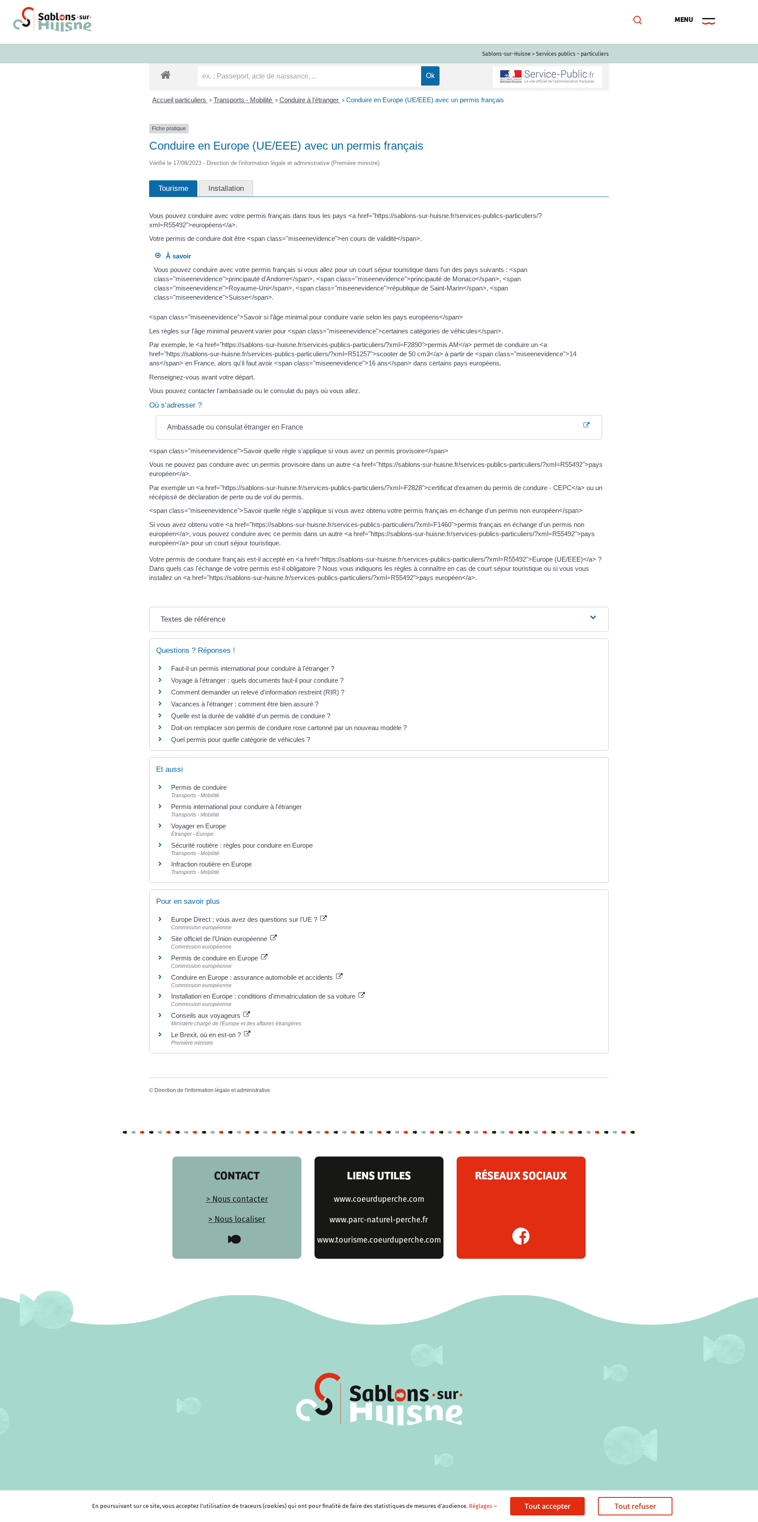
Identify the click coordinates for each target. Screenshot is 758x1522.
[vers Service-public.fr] (547, 77)
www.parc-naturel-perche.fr (378, 1220)
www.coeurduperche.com (379, 1199)
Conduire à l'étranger (309, 100)
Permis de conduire (199, 787)
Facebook (520, 1236)
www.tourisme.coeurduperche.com (379, 1240)
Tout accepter (548, 1506)
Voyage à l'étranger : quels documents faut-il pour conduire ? (257, 680)
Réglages (481, 1506)
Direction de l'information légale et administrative (212, 1090)
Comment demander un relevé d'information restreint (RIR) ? (257, 692)
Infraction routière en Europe (211, 864)
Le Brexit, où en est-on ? (207, 1035)
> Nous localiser (236, 1219)
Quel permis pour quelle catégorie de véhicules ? (240, 739)
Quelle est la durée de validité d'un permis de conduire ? (250, 716)
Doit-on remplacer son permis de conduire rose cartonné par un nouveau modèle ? (289, 727)
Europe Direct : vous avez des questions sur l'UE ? (245, 919)
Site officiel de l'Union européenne (220, 938)
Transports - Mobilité (244, 100)
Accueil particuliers (180, 100)
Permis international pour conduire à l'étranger (236, 806)
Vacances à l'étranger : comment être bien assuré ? (244, 704)
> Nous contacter (237, 1199)
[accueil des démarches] (165, 74)
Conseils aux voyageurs (206, 1015)
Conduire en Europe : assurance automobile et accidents (253, 977)
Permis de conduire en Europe (215, 958)
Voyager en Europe (198, 826)
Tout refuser (635, 1506)
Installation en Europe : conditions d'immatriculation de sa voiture (264, 996)
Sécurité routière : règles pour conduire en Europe (242, 845)
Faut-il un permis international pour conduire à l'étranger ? (252, 668)
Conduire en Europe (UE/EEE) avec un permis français (425, 100)
